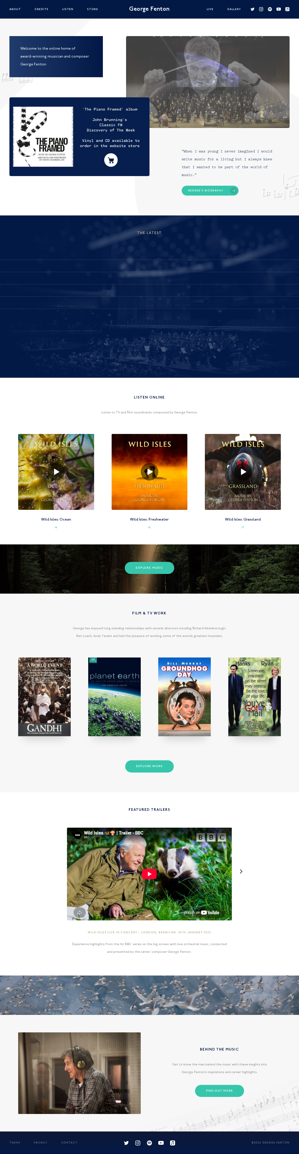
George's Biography (205, 190)
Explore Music (149, 568)
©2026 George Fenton (271, 1143)
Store (92, 9)
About (15, 9)
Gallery (234, 9)
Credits (42, 9)
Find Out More (219, 1090)
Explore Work (149, 766)
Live (210, 9)
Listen (68, 9)
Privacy (40, 1143)
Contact (69, 1143)
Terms (14, 1143)
